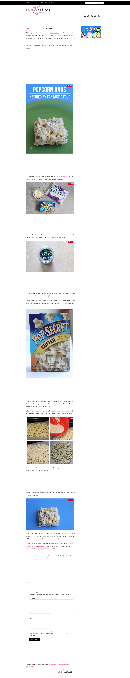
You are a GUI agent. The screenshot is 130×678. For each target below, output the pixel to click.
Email (31, 618)
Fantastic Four (54, 33)
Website (31, 625)
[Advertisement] (91, 93)
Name (31, 612)
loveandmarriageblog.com (33, 559)
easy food (28, 30)
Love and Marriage (38, 11)
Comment (32, 598)
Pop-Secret (67, 533)
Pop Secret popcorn (62, 176)
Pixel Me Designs (80, 676)
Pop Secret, (41, 546)
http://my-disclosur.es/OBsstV (46, 549)
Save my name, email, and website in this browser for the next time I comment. (49, 634)
